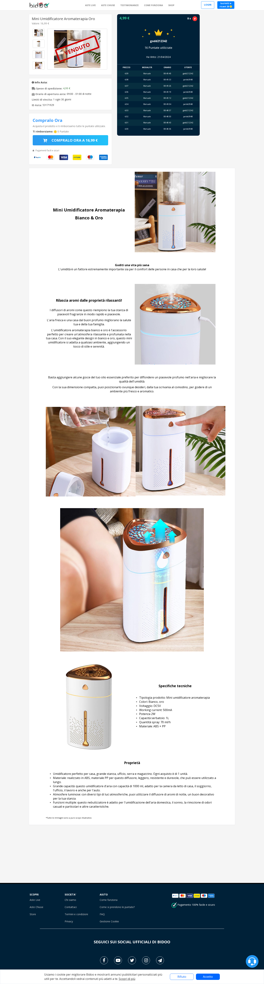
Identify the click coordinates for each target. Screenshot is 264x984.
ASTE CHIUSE (108, 5)
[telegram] (160, 960)
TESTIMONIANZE (129, 5)
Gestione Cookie (109, 921)
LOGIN (207, 4)
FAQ (102, 914)
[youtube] (118, 960)
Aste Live (35, 900)
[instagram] (146, 960)
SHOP (171, 5)
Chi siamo (70, 900)
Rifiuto (181, 977)
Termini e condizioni (76, 914)
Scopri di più (127, 979)
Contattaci (71, 907)
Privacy (69, 921)
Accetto (208, 977)
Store (33, 914)
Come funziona (108, 900)
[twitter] (132, 960)
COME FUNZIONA (153, 5)
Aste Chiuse (36, 907)
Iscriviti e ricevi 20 (225, 5)
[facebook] (104, 960)
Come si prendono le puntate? (117, 907)
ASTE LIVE (90, 5)
